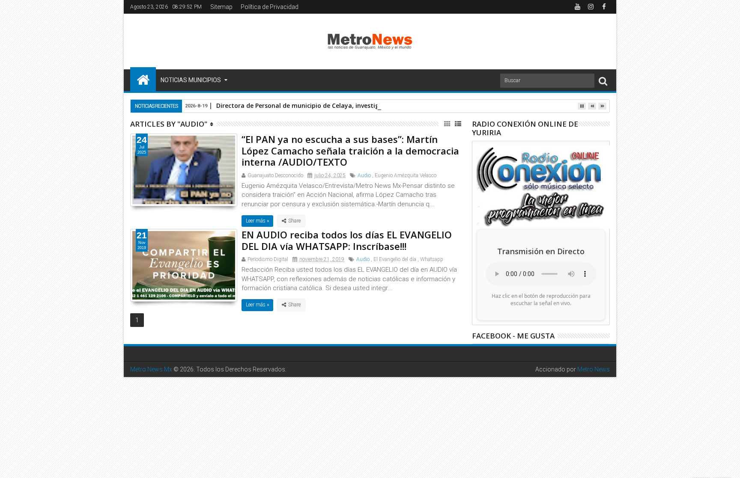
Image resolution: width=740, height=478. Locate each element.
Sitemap (221, 6)
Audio (364, 175)
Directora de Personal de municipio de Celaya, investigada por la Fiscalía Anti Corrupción (349, 105)
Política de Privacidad (269, 6)
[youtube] (577, 7)
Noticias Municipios (191, 80)
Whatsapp (431, 259)
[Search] (603, 81)
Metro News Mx (151, 369)
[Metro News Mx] (143, 79)
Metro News (593, 369)
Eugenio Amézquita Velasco (405, 175)
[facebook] (604, 7)
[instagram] (591, 7)
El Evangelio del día (394, 259)
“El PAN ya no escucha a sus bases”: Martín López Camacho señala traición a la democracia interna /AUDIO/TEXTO (350, 150)
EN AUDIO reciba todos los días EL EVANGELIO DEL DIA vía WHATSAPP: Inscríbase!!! (347, 240)
